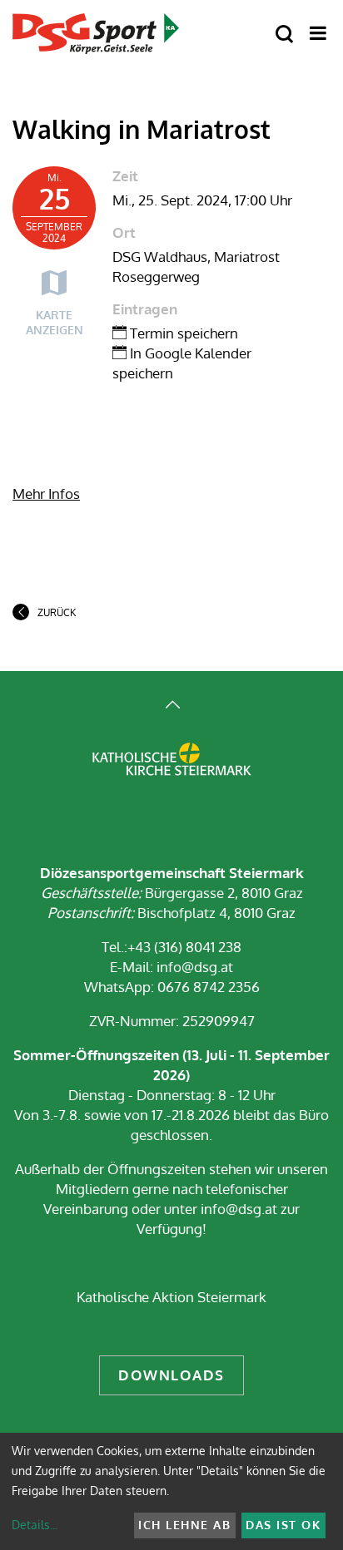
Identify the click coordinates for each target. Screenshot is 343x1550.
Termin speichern (182, 333)
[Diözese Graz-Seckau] (171, 771)
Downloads (171, 1375)
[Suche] (284, 34)
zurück (56, 612)
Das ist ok (283, 1525)
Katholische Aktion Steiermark (171, 1297)
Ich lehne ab (184, 1525)
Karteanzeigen (54, 322)
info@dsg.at (193, 966)
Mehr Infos (46, 493)
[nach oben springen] (171, 706)
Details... (34, 1525)
